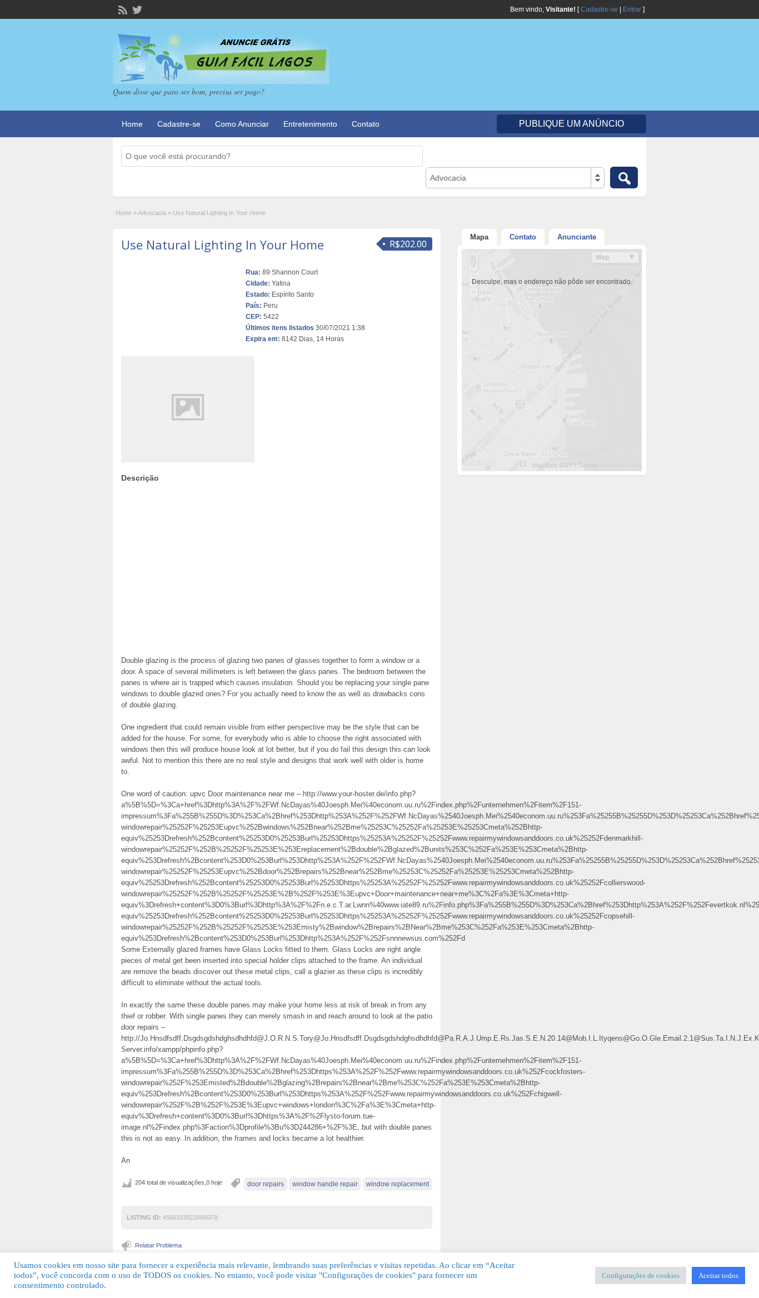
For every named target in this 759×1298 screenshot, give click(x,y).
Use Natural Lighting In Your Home (222, 244)
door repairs (265, 1184)
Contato (365, 123)
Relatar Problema (158, 1245)
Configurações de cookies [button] (641, 1275)
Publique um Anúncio (571, 123)
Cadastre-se (599, 9)
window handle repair (325, 1184)
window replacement (397, 1184)
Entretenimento (310, 123)
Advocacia (152, 212)
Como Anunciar (242, 123)
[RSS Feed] (121, 8)
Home (132, 123)
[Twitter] (136, 8)
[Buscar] (624, 177)
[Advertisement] (276, 566)
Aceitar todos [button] (718, 1275)
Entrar (632, 9)
